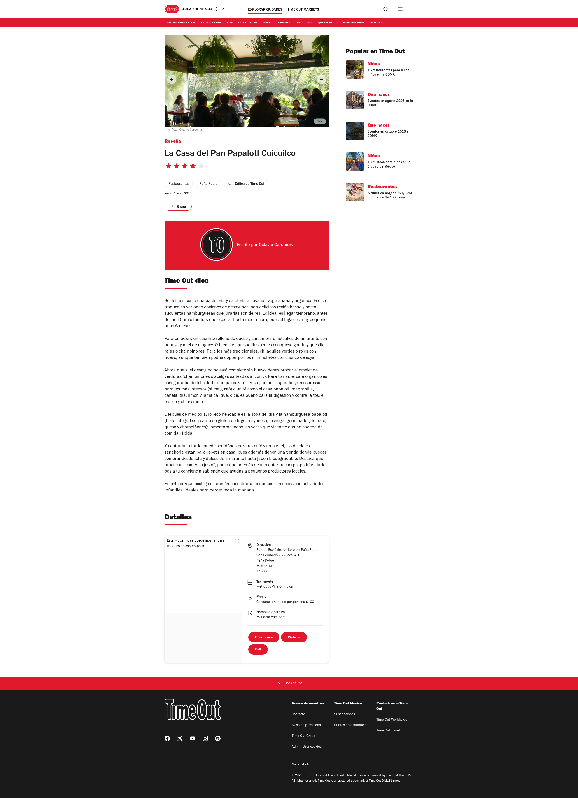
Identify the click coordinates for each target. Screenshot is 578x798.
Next (321, 79)
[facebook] (167, 738)
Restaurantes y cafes (181, 23)
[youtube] (192, 738)
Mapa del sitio (301, 764)
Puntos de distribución (351, 725)
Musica (267, 23)
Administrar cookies (307, 747)
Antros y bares (211, 23)
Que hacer (325, 23)
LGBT (299, 23)
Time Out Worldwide (391, 720)
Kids (310, 23)
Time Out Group (304, 736)
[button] (236, 541)
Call (258, 650)
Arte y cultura (248, 23)
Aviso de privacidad (306, 725)
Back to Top (293, 683)
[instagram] (205, 738)
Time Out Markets (303, 10)
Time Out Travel (388, 731)
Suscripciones (344, 714)
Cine (230, 23)
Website (294, 637)
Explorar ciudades (265, 10)
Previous (171, 79)
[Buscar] (386, 9)
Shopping (284, 23)
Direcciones (264, 637)
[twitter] (180, 738)
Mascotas (376, 23)
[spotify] (218, 738)
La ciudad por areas (350, 23)
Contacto (298, 714)
